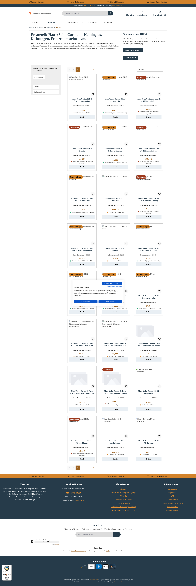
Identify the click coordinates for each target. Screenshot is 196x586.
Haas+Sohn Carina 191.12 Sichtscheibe (148, 392)
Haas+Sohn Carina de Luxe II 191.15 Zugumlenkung (148, 100)
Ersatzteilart (38, 77)
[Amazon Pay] (83, 566)
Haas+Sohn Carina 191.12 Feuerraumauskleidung (148, 199)
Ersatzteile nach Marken (123, 500)
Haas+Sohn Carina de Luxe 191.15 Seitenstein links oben (148, 344)
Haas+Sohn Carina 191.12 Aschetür (115, 199)
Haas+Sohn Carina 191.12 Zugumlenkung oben (82, 100)
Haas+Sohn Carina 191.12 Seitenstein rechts (148, 297)
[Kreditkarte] (113, 566)
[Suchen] (110, 13)
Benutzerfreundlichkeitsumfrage (123, 510)
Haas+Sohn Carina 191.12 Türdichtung (148, 442)
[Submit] (117, 534)
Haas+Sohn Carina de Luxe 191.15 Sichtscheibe (82, 199)
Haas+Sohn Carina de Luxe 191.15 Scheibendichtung (82, 249)
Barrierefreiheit (172, 507)
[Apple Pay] (106, 566)
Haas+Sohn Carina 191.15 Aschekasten (115, 442)
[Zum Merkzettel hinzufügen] (93, 94)
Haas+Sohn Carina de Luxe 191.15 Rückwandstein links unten (115, 344)
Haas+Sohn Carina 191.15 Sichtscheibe (115, 100)
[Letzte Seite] (94, 69)
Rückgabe (123, 496)
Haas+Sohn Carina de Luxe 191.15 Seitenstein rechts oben (82, 392)
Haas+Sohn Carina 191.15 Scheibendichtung (115, 150)
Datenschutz (172, 489)
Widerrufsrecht (172, 500)
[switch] (7, 578)
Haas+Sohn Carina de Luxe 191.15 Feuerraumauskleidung (115, 392)
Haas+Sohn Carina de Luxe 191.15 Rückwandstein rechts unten (82, 344)
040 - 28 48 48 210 (89, 6)
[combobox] (85, 13)
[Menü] (10, 566)
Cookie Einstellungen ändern (172, 503)
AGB (172, 496)
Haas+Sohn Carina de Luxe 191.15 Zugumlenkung (149, 150)
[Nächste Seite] (90, 69)
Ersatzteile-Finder (123, 503)
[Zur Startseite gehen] (40, 13)
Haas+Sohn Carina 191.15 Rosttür (82, 150)
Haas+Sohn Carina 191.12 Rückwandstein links (148, 249)
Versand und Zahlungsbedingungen (123, 492)
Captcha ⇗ (56, 544)
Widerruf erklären (172, 510)
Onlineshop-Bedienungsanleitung (123, 507)
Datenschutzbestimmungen (78, 551)
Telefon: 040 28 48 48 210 (133, 50)
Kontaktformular (117, 6)
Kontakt (123, 489)
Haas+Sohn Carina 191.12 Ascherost (115, 249)
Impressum (172, 492)
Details (82, 117)
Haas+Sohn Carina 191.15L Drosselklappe (82, 442)
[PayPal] (99, 566)
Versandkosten (94, 580)
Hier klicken (47, 542)
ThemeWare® (118, 582)
